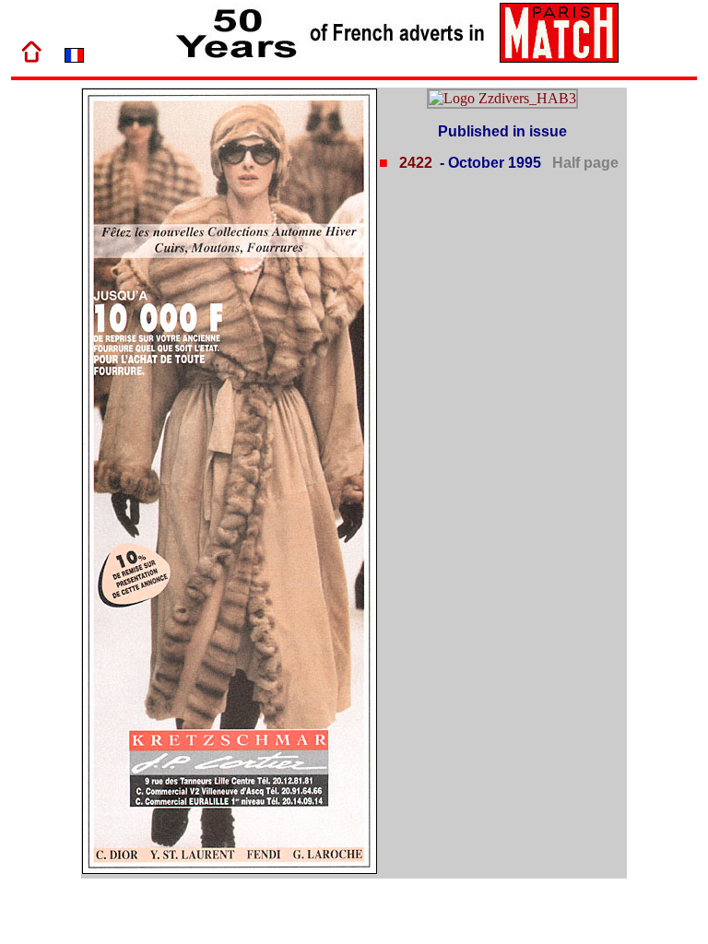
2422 (413, 163)
